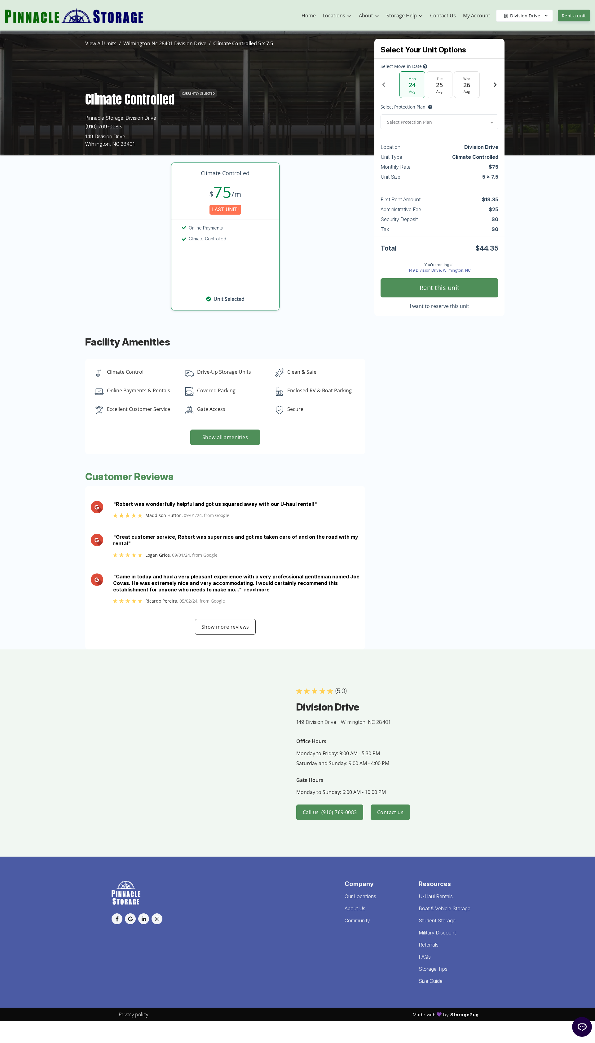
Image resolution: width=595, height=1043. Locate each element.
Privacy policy (133, 1014)
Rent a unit (574, 16)
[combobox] (439, 121)
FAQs (425, 957)
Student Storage (437, 920)
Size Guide (431, 981)
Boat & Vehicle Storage (444, 908)
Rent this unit (440, 287)
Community (357, 920)
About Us (355, 908)
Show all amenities (225, 437)
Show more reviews (225, 626)
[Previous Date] (384, 84)
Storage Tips (433, 969)
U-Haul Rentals (436, 896)
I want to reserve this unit (439, 306)
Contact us (390, 812)
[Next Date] (495, 84)
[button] (117, 918)
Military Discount (437, 932)
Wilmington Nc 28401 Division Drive (164, 43)
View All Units (101, 43)
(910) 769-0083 (103, 126)
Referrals (429, 945)
